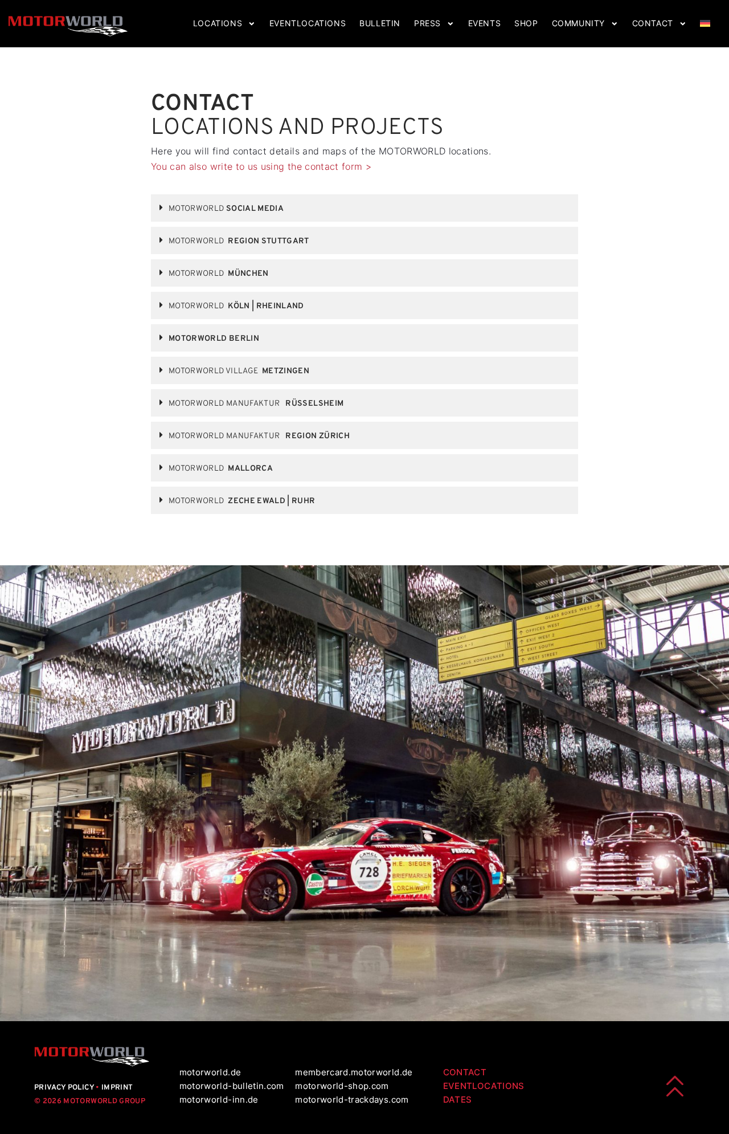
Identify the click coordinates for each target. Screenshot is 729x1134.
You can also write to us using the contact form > (261, 166)
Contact (652, 23)
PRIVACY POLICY (65, 1087)
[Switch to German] (705, 23)
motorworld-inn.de (219, 1099)
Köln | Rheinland (236, 306)
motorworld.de (210, 1072)
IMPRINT (117, 1087)
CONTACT (464, 1072)
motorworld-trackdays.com (351, 1099)
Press (427, 23)
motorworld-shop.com (342, 1085)
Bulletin (379, 23)
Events (484, 23)
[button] (364, 208)
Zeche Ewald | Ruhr (242, 501)
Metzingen (239, 371)
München (219, 274)
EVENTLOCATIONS (484, 1085)
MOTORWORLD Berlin (214, 339)
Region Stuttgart (239, 241)
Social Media (226, 209)
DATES (457, 1099)
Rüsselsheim (256, 404)
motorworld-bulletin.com (231, 1085)
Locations (217, 23)
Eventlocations (307, 23)
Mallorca (221, 469)
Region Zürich (259, 436)
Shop (526, 23)
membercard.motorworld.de (353, 1072)
